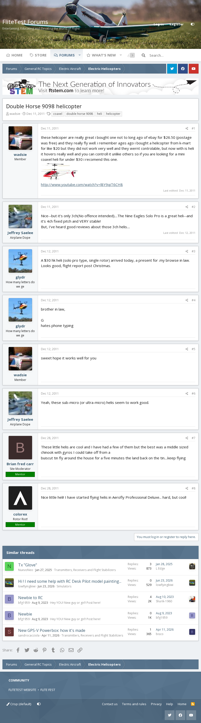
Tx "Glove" (27, 565)
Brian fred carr (20, 463)
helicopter (113, 114)
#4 (193, 300)
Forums (67, 55)
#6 (193, 393)
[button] (79, 55)
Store (41, 55)
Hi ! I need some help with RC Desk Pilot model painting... (69, 581)
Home (17, 55)
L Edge (160, 568)
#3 (193, 251)
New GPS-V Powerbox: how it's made (51, 630)
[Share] (187, 128)
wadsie (15, 113)
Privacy (156, 704)
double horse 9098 (79, 114)
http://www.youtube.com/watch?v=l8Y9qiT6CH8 (82, 184)
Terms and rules (134, 704)
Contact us (110, 704)
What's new (104, 55)
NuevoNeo (25, 570)
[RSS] (192, 704)
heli (99, 114)
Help (169, 704)
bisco (159, 634)
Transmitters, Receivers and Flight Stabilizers (85, 570)
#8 (193, 488)
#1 (193, 128)
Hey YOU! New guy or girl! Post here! (75, 603)
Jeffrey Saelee (20, 232)
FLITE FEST (47, 690)
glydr (20, 277)
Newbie (25, 614)
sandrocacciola (28, 635)
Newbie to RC (30, 597)
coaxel (57, 114)
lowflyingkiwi (27, 586)
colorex (20, 514)
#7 (193, 438)
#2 (193, 207)
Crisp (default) (20, 704)
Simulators (64, 586)
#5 (193, 349)
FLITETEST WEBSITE (22, 690)
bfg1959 (24, 603)
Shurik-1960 (164, 601)
